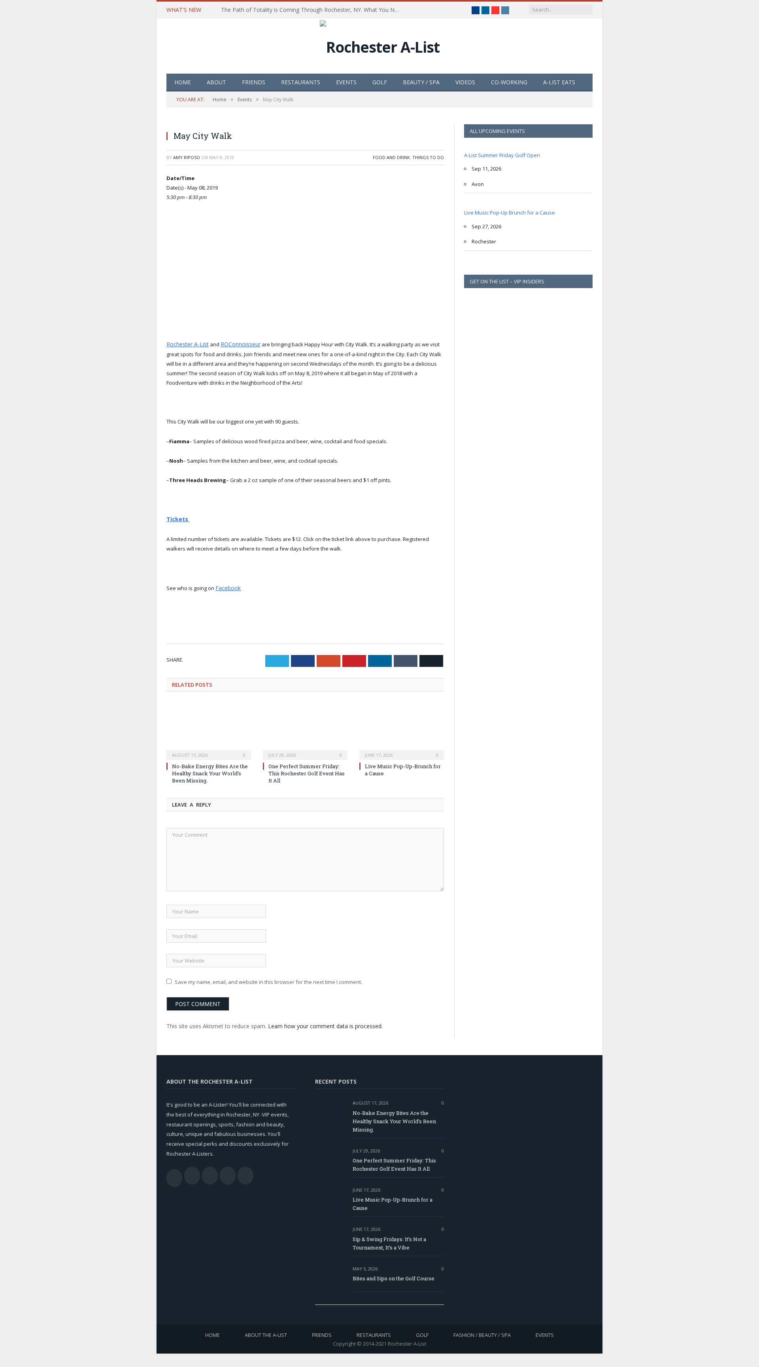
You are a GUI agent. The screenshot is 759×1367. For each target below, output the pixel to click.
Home (182, 82)
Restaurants (300, 82)
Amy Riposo (186, 157)
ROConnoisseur (236, 343)
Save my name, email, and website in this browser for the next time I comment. (268, 979)
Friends (253, 82)
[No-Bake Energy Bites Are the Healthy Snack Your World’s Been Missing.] (208, 728)
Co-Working (509, 82)
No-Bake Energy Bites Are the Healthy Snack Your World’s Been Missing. (210, 771)
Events (346, 82)
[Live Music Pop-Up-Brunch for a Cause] (401, 728)
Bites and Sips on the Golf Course (393, 1276)
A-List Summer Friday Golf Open (502, 155)
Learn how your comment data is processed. (325, 1024)
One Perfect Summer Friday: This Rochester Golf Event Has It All (306, 771)
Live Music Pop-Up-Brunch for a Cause (392, 1201)
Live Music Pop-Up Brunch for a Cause (509, 212)
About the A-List (266, 1333)
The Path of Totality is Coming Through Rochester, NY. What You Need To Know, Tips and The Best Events (312, 9)
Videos (465, 82)
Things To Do (428, 157)
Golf (379, 82)
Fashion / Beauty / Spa (482, 1333)
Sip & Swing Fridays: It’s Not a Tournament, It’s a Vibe (389, 1241)
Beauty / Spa (421, 82)
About (216, 82)
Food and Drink (391, 157)
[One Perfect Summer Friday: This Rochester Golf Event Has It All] (305, 728)
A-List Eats (559, 82)
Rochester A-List (185, 343)
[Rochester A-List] (380, 45)
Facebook (227, 586)
